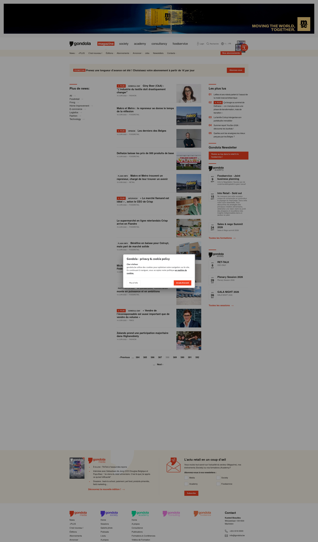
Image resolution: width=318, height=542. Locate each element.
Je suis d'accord (182, 282)
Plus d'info (133, 282)
